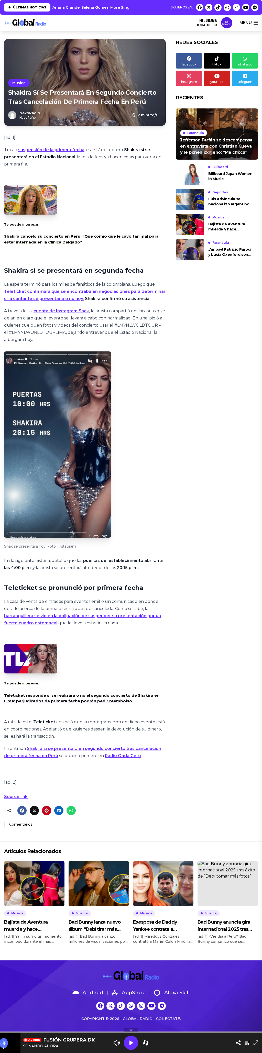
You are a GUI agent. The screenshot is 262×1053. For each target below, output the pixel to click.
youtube (216, 82)
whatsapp (244, 64)
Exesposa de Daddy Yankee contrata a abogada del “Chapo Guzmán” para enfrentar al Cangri (162, 926)
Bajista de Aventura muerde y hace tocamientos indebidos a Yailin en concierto (230, 227)
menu (245, 22)
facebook (189, 64)
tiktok (216, 64)
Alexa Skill (177, 992)
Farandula (195, 133)
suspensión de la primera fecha (51, 149)
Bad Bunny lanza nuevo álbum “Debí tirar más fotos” (95, 926)
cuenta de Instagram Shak (61, 310)
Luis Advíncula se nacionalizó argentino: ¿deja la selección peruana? (229, 202)
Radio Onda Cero (123, 755)
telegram (245, 82)
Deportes (220, 192)
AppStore (134, 992)
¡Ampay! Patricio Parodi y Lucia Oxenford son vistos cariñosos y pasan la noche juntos (231, 252)
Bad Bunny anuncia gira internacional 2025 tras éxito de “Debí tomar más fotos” (226, 926)
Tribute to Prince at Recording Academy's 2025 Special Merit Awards (117, 7)
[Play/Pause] (131, 1043)
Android (93, 992)
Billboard (220, 167)
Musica (19, 83)
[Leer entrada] (217, 134)
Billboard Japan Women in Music (230, 176)
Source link (16, 796)
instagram (189, 82)
